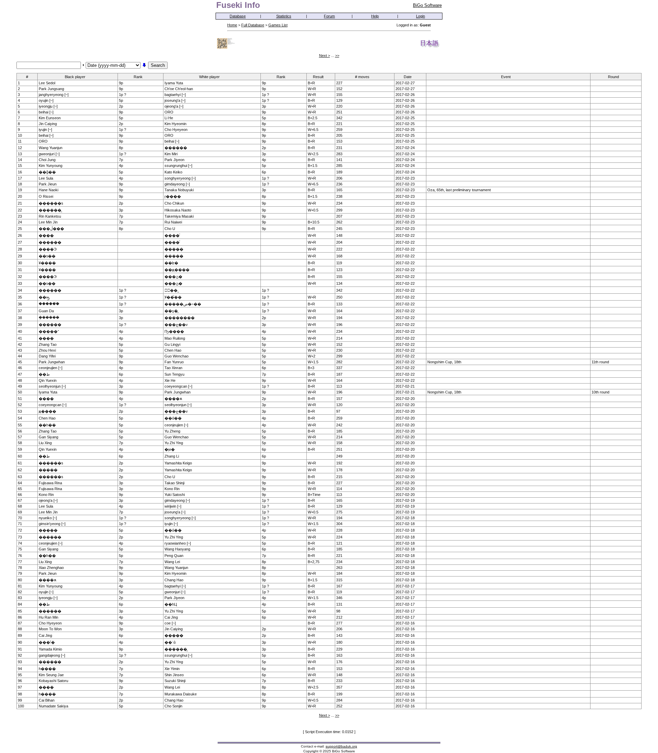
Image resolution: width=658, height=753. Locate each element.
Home (232, 25)
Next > (324, 55)
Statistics (283, 16)
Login (420, 16)
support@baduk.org (341, 746)
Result (318, 77)
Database (238, 16)
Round (613, 77)
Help (375, 16)
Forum (329, 16)
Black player (75, 77)
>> (337, 55)
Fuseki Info (238, 5)
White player (209, 77)
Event (506, 77)
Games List (278, 25)
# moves (362, 77)
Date (408, 77)
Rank (138, 77)
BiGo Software (427, 5)
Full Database (252, 25)
